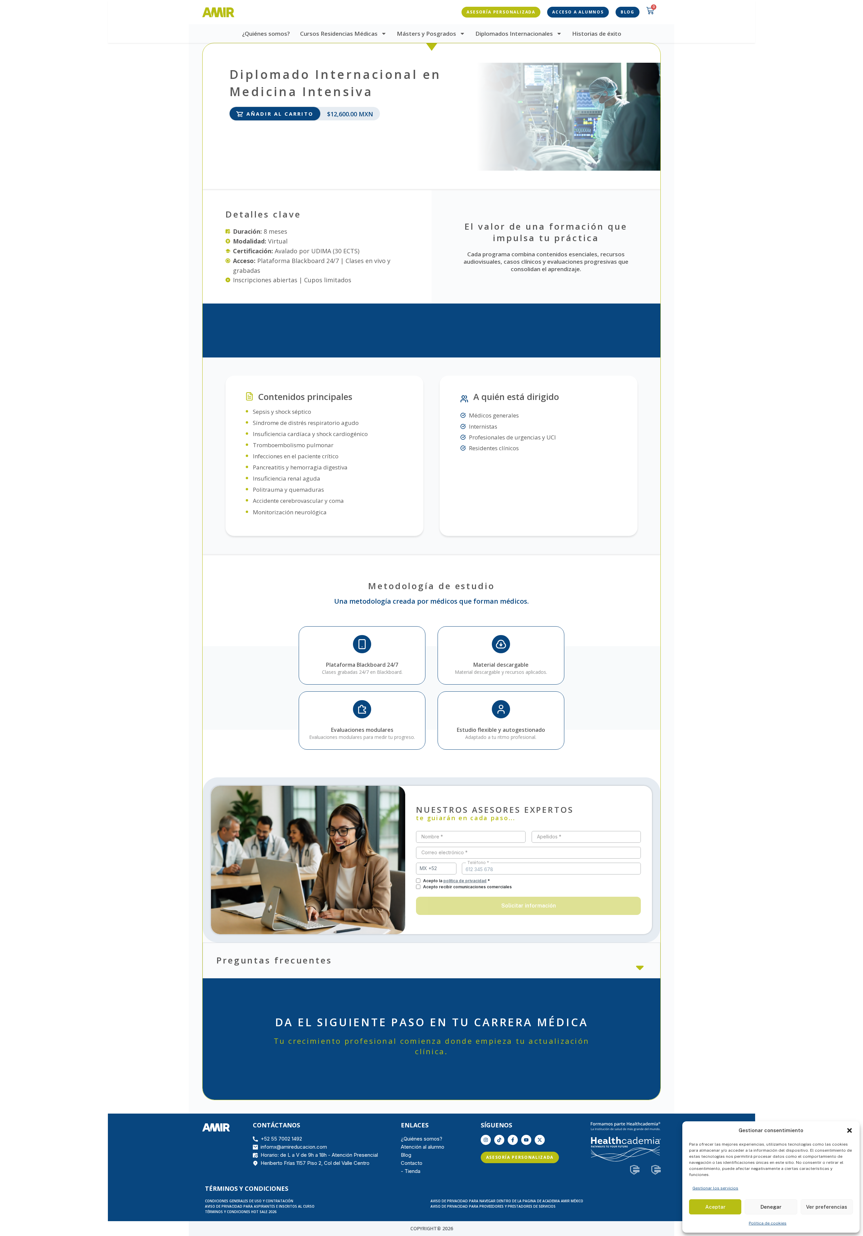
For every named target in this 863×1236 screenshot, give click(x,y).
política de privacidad (464, 880)
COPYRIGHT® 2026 (431, 1228)
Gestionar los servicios (715, 1188)
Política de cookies (767, 1223)
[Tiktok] (499, 1140)
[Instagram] (486, 1140)
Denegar (771, 1207)
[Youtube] (526, 1140)
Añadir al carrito (280, 113)
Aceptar (715, 1207)
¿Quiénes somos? (266, 33)
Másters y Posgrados (426, 33)
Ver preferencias (826, 1207)
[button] (849, 1130)
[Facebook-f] (513, 1140)
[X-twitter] (540, 1140)
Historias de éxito (596, 33)
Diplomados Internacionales (514, 33)
